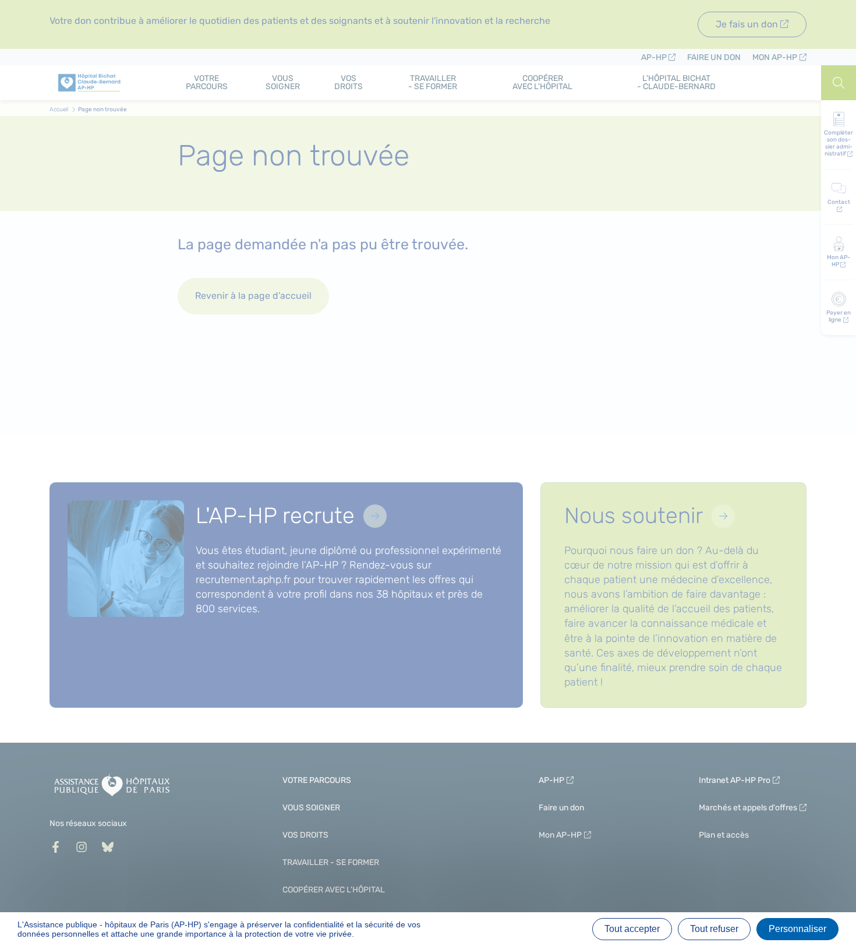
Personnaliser (797, 929)
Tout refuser (714, 929)
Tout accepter (632, 929)
